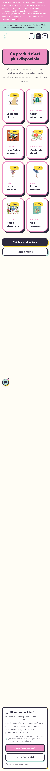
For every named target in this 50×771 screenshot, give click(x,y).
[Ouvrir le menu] (45, 36)
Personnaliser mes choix (17, 764)
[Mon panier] (38, 36)
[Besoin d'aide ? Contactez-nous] (5, 382)
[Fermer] (47, 26)
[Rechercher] (31, 36)
